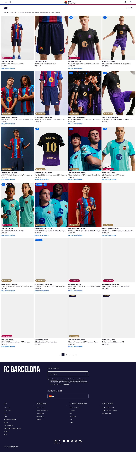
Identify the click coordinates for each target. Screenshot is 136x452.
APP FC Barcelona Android (109, 410)
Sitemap (39, 419)
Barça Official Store (13, 446)
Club (70, 419)
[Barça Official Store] (70, 2)
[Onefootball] (80, 440)
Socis (70, 413)
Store (55, 443)
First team (72, 410)
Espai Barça (72, 416)
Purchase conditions (42, 410)
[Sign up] (86, 374)
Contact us (6, 431)
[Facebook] (63, 440)
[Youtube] (68, 440)
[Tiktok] (72, 440)
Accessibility (40, 416)
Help (5, 413)
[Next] (76, 355)
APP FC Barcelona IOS (108, 408)
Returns (6, 422)
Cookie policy (40, 413)
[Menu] (6, 2)
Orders (5, 416)
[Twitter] (76, 440)
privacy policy (54, 380)
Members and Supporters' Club (12, 428)
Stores (5, 434)
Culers (71, 422)
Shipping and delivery (10, 419)
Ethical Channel (106, 413)
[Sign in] (125, 2)
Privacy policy (40, 408)
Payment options (8, 425)
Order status (7, 408)
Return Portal (7, 410)
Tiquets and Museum (75, 408)
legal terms (81, 378)
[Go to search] (10, 2)
